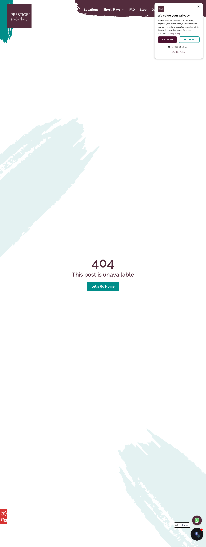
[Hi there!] (197, 534)
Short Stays (112, 9)
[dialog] (178, 31)
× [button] (198, 6)
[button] (179, 47)
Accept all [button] (167, 39)
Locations (91, 9)
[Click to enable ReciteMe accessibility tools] (3, 516)
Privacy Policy (174, 33)
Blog (143, 9)
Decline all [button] (189, 39)
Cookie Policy (178, 52)
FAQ (132, 9)
